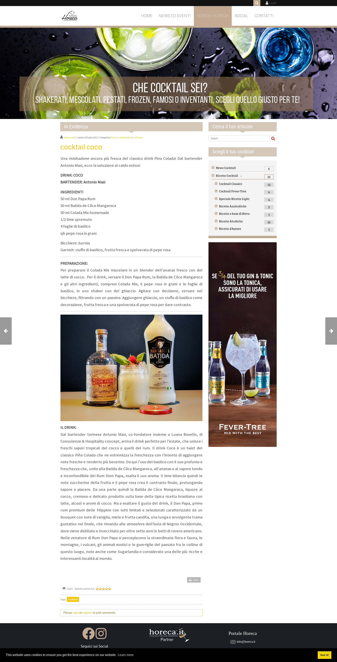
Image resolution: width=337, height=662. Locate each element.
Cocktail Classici (230, 184)
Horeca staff (70, 137)
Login (273, 3)
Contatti (264, 15)
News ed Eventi (175, 15)
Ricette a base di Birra (234, 213)
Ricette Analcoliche (233, 206)
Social (241, 15)
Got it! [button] (324, 655)
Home (147, 15)
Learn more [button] (126, 655)
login (76, 613)
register (87, 613)
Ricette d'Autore (135, 137)
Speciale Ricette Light (234, 199)
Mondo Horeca (213, 15)
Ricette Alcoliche (231, 221)
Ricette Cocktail (118, 137)
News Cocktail (226, 168)
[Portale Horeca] (70, 16)
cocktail (73, 599)
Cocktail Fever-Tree (232, 191)
